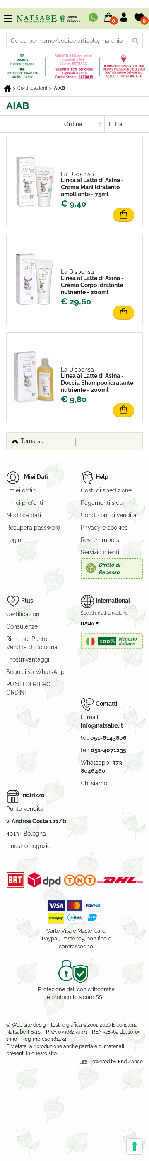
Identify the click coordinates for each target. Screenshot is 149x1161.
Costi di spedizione (106, 490)
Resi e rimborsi (100, 540)
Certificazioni (32, 88)
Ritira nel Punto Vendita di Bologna (32, 643)
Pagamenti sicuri (103, 502)
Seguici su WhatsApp (35, 672)
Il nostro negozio (28, 846)
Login (13, 540)
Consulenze (22, 626)
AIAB (59, 88)
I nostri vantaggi (27, 659)
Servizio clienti (100, 552)
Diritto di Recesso (109, 568)
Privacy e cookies (104, 527)
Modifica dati (23, 515)
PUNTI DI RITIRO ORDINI (28, 688)
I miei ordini (21, 490)
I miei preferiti (24, 502)
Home (7, 88)
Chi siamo (94, 783)
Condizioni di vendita (109, 515)
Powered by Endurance (115, 1061)
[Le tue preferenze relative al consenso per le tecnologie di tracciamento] (134, 1146)
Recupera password (33, 527)
